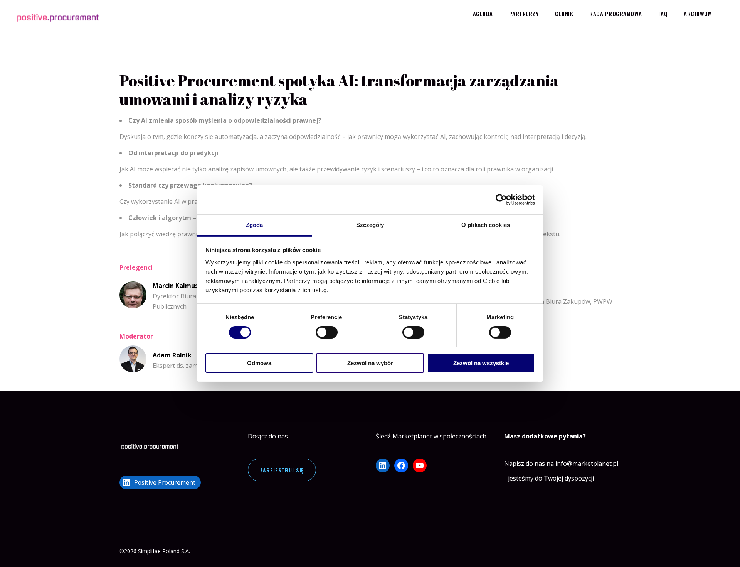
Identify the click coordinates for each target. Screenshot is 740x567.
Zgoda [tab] (254, 224)
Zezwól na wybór (370, 363)
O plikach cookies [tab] (485, 224)
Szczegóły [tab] (370, 224)
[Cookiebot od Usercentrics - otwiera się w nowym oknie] (501, 199)
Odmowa (259, 363)
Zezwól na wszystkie (481, 363)
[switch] (327, 332)
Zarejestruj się (282, 470)
